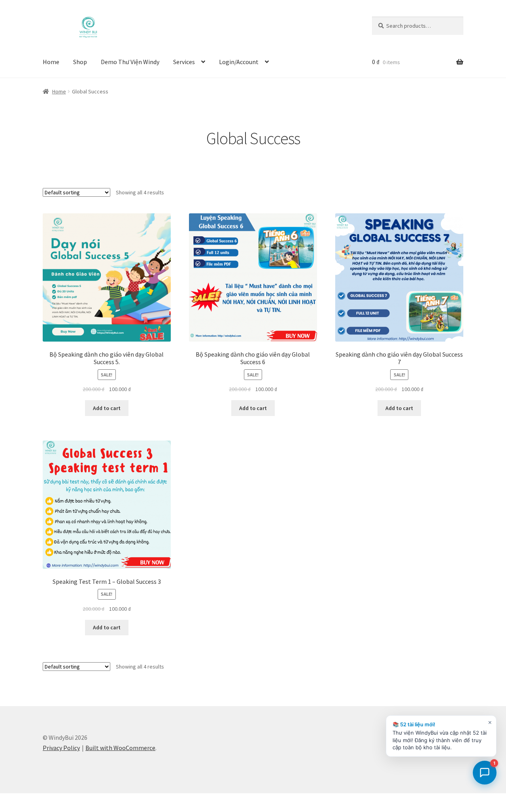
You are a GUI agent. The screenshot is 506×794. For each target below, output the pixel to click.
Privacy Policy (61, 748)
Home (51, 62)
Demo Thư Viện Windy (130, 62)
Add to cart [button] (107, 408)
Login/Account (239, 62)
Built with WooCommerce (120, 748)
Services (184, 62)
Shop (80, 62)
